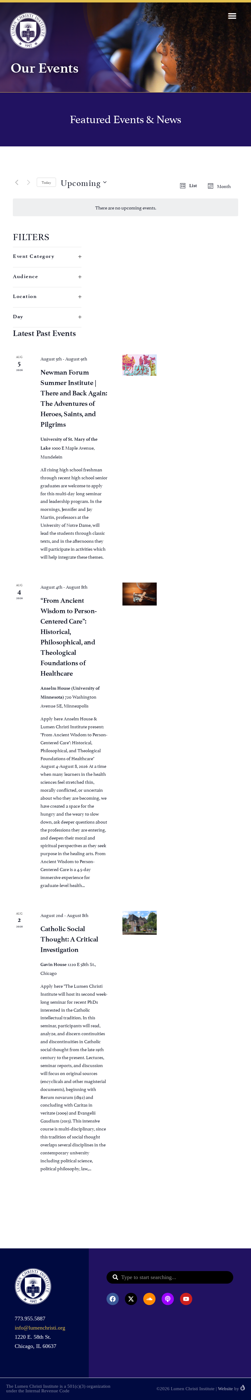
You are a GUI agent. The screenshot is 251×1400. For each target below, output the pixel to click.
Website (225, 1388)
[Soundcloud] (149, 1299)
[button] (232, 16)
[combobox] (170, 1277)
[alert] (125, 207)
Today (46, 182)
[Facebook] (113, 1299)
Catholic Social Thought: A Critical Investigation (69, 939)
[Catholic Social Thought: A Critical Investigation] (139, 923)
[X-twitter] (131, 1299)
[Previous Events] (16, 182)
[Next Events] (28, 182)
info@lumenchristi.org (40, 1328)
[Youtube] (186, 1299)
